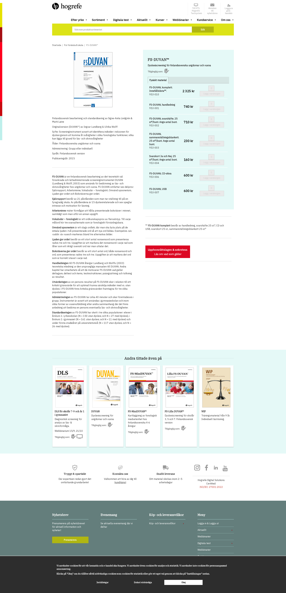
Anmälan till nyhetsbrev (212, 11)
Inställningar (103, 582)
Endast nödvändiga (143, 582)
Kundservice (205, 20)
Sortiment (98, 20)
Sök (203, 29)
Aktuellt (142, 20)
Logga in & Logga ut (208, 523)
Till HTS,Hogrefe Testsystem (196, 11)
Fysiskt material (158, 80)
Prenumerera (70, 540)
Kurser (160, 20)
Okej (183, 582)
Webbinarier (181, 20)
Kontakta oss (120, 473)
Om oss (225, 20)
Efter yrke (77, 20)
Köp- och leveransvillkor (162, 523)
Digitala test (121, 20)
